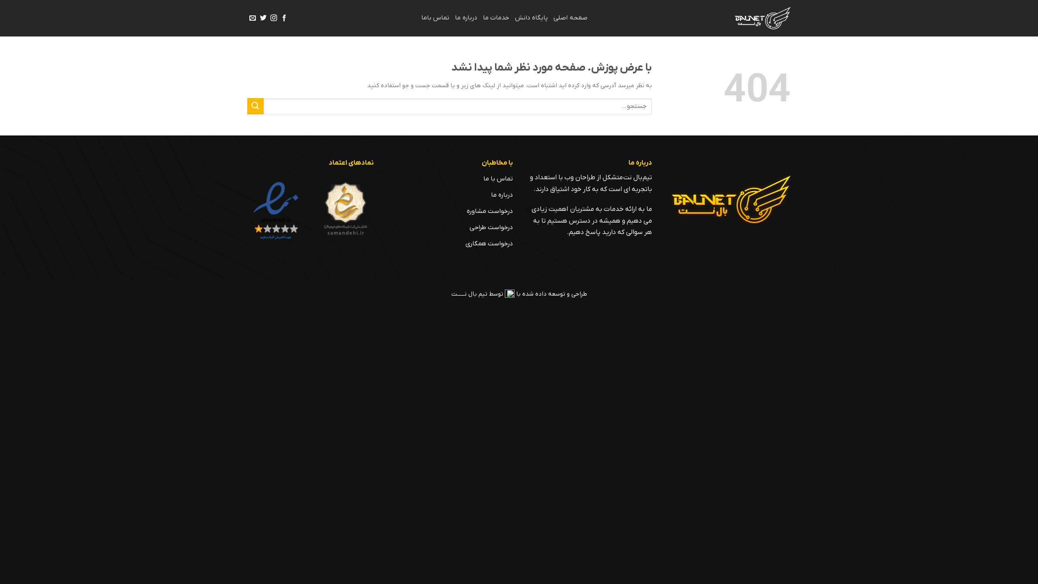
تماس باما (435, 18)
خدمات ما (496, 18)
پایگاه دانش (531, 18)
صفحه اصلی (570, 18)
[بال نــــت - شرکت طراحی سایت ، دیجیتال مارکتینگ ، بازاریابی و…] (761, 18)
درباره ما (466, 18)
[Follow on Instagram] (273, 18)
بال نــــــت (464, 294)
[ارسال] (255, 106)
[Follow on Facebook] (284, 18)
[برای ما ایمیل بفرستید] (252, 18)
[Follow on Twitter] (263, 18)
